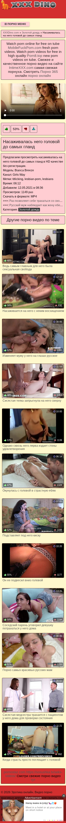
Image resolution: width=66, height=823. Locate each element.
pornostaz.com (14, 772)
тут (33, 780)
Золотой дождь (29, 209)
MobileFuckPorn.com (24, 48)
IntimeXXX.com (21, 68)
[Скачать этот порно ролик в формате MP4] (33, 129)
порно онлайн (39, 76)
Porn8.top (34, 56)
